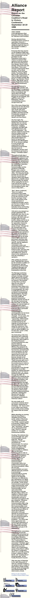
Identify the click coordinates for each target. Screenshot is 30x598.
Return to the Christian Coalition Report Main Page (20, 574)
